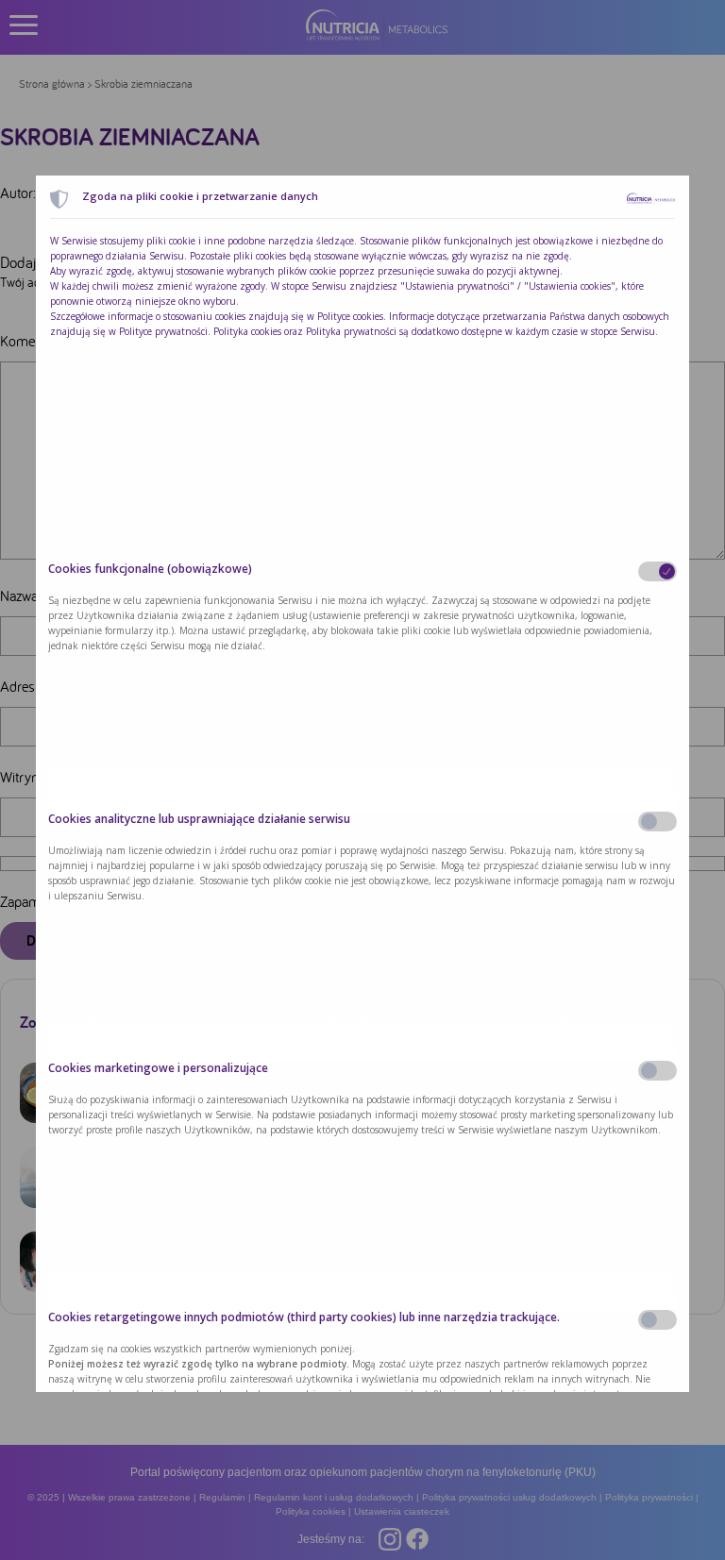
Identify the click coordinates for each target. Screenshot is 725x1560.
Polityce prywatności (163, 331)
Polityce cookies (350, 316)
